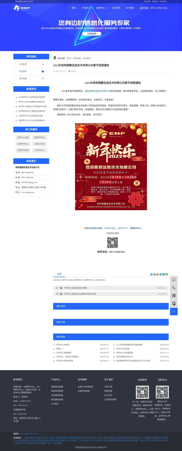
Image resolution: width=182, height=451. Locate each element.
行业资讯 (116, 8)
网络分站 (155, 2)
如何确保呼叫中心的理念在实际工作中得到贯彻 (136, 361)
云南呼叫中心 (23, 144)
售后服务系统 (57, 399)
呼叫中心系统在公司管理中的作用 (33, 106)
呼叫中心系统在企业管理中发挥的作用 (80, 294)
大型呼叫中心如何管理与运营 (31, 116)
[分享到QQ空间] (154, 274)
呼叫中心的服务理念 (64, 361)
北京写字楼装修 (109, 438)
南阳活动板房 (124, 440)
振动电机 (25, 440)
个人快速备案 (56, 443)
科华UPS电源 (161, 440)
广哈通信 (52, 438)
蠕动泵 (127, 438)
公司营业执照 (110, 399)
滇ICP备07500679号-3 (29, 434)
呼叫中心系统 (23, 137)
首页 (73, 8)
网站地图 (147, 2)
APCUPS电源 (94, 440)
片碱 (31, 440)
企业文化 (108, 395)
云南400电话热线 (85, 387)
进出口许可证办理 (147, 440)
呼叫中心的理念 (62, 345)
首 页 (69, 58)
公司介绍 (108, 387)
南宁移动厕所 (89, 438)
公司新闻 (23, 64)
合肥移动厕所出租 (75, 438)
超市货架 (55, 440)
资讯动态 (77, 58)
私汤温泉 (135, 438)
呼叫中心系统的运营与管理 (75, 288)
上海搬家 (120, 438)
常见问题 (23, 79)
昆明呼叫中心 (39, 137)
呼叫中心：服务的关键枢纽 (67, 357)
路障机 (48, 440)
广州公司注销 (83, 440)
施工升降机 (72, 440)
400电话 (54, 404)
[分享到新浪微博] (157, 274)
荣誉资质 (108, 391)
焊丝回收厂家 (44, 443)
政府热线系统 (57, 391)
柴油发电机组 (33, 443)
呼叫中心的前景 (123, 349)
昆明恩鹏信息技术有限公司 (97, 91)
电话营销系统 (57, 395)
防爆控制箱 (113, 440)
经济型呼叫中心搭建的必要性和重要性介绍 (33, 111)
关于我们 (130, 8)
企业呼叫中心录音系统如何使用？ (33, 97)
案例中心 (100, 8)
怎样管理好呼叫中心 (124, 357)
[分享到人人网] (164, 274)
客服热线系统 (57, 387)
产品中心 (86, 8)
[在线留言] (174, 303)
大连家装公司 (158, 438)
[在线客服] (174, 279)
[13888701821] (174, 287)
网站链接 (163, 2)
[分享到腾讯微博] (160, 274)
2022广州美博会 (145, 438)
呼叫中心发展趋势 (63, 353)
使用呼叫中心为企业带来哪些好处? (33, 120)
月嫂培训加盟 (39, 440)
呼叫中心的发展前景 (124, 353)
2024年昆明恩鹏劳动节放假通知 (129, 345)
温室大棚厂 (135, 440)
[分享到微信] (167, 274)
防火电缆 (99, 438)
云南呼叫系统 (23, 150)
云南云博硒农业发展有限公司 (35, 438)
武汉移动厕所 (62, 438)
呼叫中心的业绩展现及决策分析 (32, 102)
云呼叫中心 (39, 150)
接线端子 (63, 440)
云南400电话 (40, 144)
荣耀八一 (60, 349)
